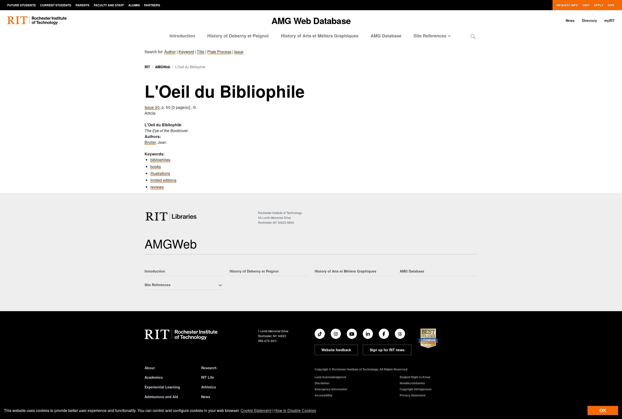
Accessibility (324, 395)
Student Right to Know (415, 377)
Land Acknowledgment (330, 377)
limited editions (163, 180)
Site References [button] (430, 36)
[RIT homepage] (37, 20)
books (155, 166)
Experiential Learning (162, 387)
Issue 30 (152, 107)
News (570, 20)
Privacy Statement (412, 395)
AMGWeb (162, 66)
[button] (472, 36)
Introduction (182, 36)
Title (200, 51)
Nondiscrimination (412, 383)
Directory (589, 20)
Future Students (21, 5)
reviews (157, 187)
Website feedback (336, 349)
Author (170, 51)
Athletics (208, 387)
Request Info (567, 5)
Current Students (55, 5)
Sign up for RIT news (387, 349)
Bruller (150, 142)
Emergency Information (331, 389)
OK (602, 410)
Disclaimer (322, 383)
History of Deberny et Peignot (238, 36)
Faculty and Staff (109, 5)
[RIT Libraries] (172, 216)
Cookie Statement (256, 410)
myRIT (609, 20)
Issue (238, 51)
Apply (598, 5)
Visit (585, 5)
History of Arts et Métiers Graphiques (319, 36)
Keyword (186, 51)
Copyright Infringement (416, 389)
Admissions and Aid (161, 396)
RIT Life (207, 377)
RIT (147, 66)
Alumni (134, 5)
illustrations (160, 173)
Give (611, 5)
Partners (152, 5)
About (150, 367)
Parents (82, 5)
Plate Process (219, 51)
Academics (154, 377)
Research (209, 367)
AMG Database (386, 36)
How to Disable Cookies (295, 410)
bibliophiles (160, 159)
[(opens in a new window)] (320, 334)
